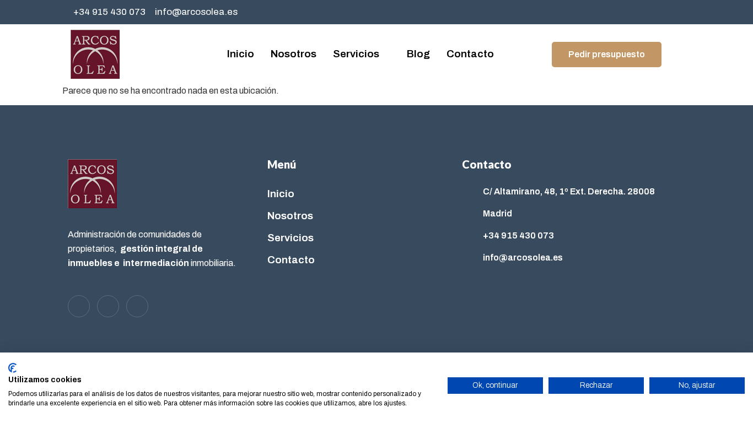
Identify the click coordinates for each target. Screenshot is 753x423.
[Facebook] (625, 12)
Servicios (356, 53)
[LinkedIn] (670, 12)
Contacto (470, 53)
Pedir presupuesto (606, 54)
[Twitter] (648, 12)
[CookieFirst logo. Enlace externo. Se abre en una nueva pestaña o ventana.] (12, 368)
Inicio (240, 53)
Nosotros (293, 53)
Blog (418, 53)
